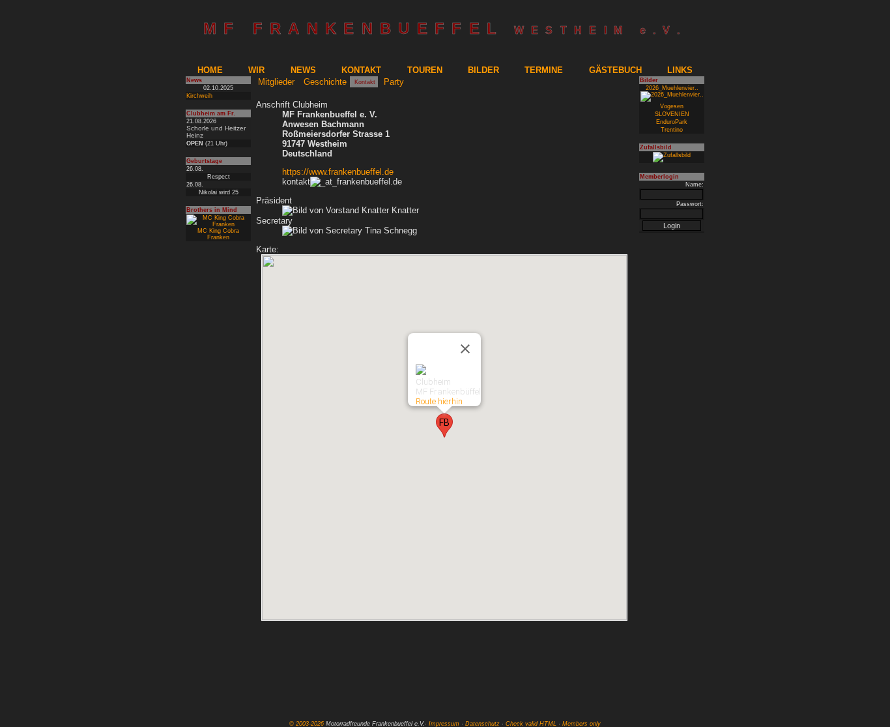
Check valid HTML (531, 723)
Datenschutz (482, 723)
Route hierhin (439, 401)
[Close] (465, 348)
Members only (581, 723)
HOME (210, 70)
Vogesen (671, 106)
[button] (444, 425)
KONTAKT (361, 70)
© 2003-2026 (306, 723)
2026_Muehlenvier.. (672, 88)
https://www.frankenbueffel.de (338, 172)
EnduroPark (671, 122)
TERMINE (543, 70)
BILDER (483, 70)
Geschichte (325, 82)
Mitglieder (276, 82)
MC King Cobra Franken (218, 234)
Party (394, 82)
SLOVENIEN (672, 114)
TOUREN (424, 70)
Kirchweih (199, 96)
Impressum (444, 723)
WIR (256, 70)
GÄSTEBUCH (615, 70)
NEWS (303, 70)
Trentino (672, 129)
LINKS (680, 70)
